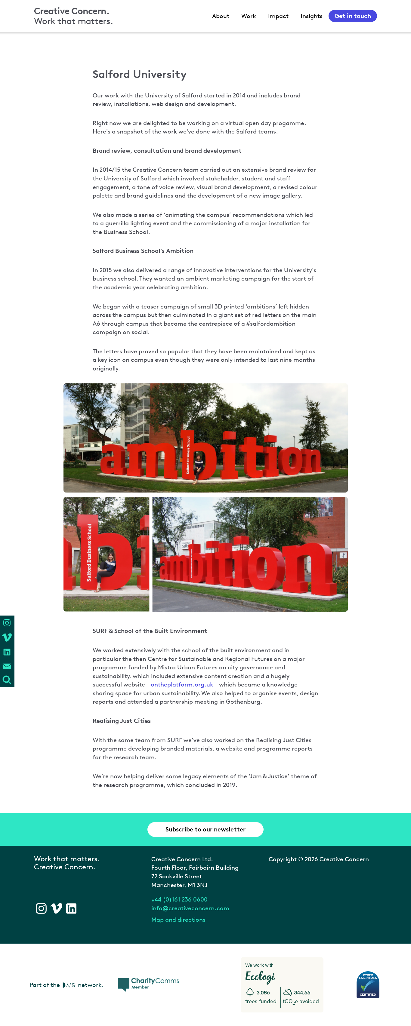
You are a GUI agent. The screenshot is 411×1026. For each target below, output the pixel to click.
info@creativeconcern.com (190, 908)
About (220, 16)
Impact (278, 16)
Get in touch (353, 16)
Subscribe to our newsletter (205, 829)
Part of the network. (66, 984)
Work (248, 16)
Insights (312, 16)
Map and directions (178, 919)
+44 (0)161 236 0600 (179, 899)
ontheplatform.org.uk (182, 684)
